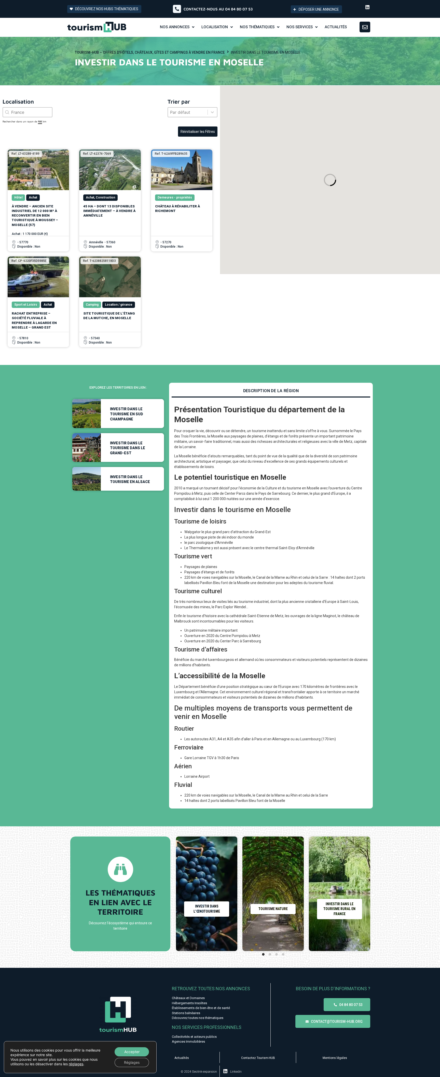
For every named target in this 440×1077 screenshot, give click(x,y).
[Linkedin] (367, 7)
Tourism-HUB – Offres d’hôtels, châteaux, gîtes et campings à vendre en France (150, 52)
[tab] (271, 391)
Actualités (181, 1058)
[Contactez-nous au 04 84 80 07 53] (177, 9)
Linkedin (236, 1071)
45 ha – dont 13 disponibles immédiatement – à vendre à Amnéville (109, 210)
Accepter (132, 1052)
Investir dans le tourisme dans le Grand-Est (127, 448)
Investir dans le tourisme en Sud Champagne (126, 414)
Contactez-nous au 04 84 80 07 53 (218, 9)
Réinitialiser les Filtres (198, 132)
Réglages (132, 1062)
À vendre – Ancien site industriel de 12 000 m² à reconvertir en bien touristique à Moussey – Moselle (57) (35, 215)
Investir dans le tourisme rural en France (340, 909)
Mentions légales (335, 1058)
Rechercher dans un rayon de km (24, 121)
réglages (76, 1064)
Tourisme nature (273, 909)
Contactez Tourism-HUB (258, 1058)
